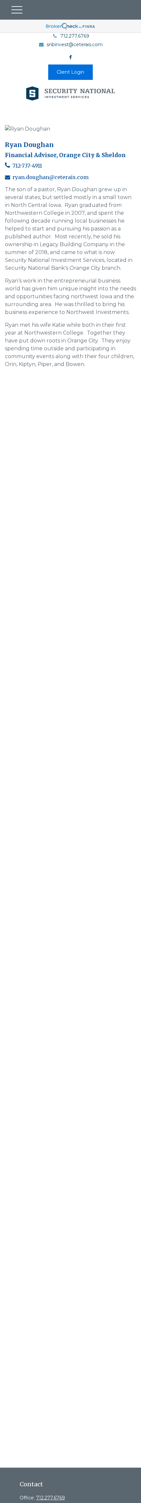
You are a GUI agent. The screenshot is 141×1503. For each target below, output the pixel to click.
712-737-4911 (27, 165)
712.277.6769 (74, 36)
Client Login (70, 72)
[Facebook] (70, 57)
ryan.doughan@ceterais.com (50, 177)
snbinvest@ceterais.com (75, 44)
